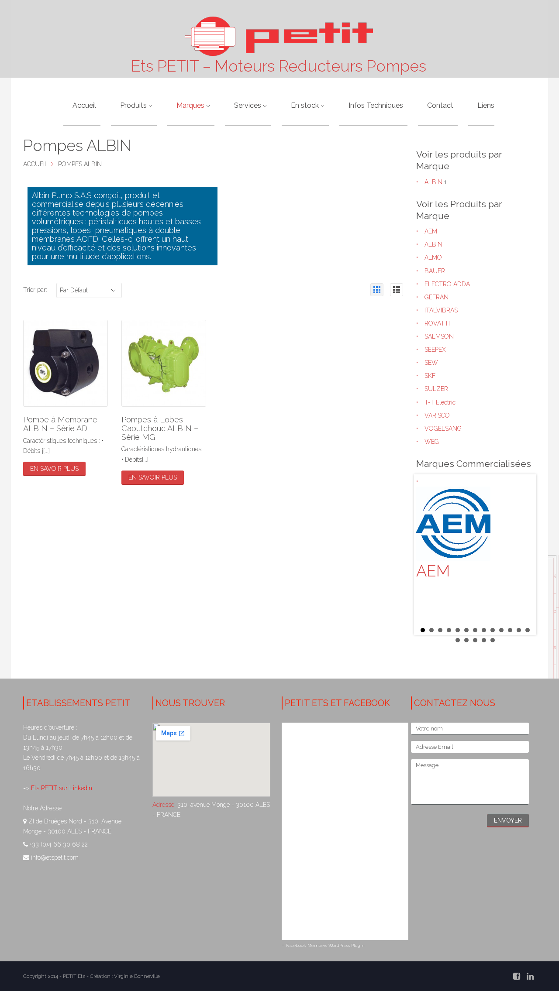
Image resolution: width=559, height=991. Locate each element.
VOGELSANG (443, 428)
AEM (430, 231)
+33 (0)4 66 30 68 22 (59, 844)
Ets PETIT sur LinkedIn (60, 788)
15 (466, 640)
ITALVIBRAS (441, 310)
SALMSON (439, 336)
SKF (429, 375)
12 (519, 630)
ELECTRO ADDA (447, 284)
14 (457, 640)
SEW (431, 362)
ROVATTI (437, 323)
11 (510, 630)
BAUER (434, 270)
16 (475, 640)
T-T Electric (439, 402)
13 (527, 630)
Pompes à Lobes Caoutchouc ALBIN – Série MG (159, 428)
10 (501, 630)
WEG (431, 441)
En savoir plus (54, 468)
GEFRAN (436, 297)
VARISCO (437, 415)
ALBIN (433, 181)
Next (523, 555)
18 (492, 640)
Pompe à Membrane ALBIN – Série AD (60, 424)
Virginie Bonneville (137, 976)
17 (484, 640)
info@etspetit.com (55, 857)
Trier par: (35, 289)
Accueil (35, 164)
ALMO (433, 257)
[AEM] (475, 524)
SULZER (436, 388)
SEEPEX (435, 349)
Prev (428, 555)
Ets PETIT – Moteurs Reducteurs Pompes (278, 66)
